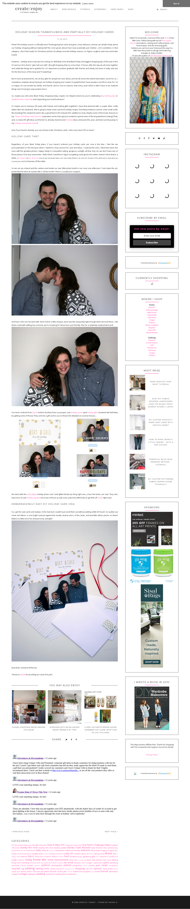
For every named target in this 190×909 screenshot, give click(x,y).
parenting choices (19, 865)
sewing (30, 868)
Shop (130, 9)
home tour (73, 860)
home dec (40, 859)
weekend (72, 874)
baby (38, 850)
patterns (45, 865)
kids (94, 860)
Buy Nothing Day (108, 96)
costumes (59, 854)
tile (65, 871)
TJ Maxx (152, 322)
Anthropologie (152, 310)
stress (29, 871)
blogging (103, 850)
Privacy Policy (152, 754)
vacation (15, 874)
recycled (16, 868)
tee (38, 871)
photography (56, 865)
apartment (16, 850)
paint (106, 862)
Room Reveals (69, 9)
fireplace (47, 856)
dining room (99, 853)
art (22, 850)
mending (25, 862)
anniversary (113, 847)
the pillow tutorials (49, 871)
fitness (55, 856)
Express (152, 340)
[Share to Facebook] (71, 740)
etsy (18, 856)
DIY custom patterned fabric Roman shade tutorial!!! (160, 481)
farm (42, 856)
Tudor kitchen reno (99, 847)
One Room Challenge (93, 844)
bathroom (69, 850)
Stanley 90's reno (29, 847)
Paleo (107, 844)
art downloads (29, 850)
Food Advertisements (148, 263)
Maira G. (113, 902)
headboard (113, 856)
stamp (115, 869)
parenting (114, 862)
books (14, 853)
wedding (40, 873)
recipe (104, 865)
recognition (113, 865)
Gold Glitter (32, 494)
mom (166, 38)
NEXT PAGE (111, 832)
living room (16, 862)
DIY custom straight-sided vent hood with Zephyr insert (161, 422)
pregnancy (77, 865)
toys (93, 872)
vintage (23, 873)
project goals (94, 865)
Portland (114, 845)
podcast (67, 865)
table (35, 871)
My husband (21, 158)
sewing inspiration (57, 869)
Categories (99, 9)
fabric (31, 856)
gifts (94, 856)
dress (108, 853)
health (14, 860)
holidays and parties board (25, 123)
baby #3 (52, 850)
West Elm (152, 330)
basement (60, 850)
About (53, 9)
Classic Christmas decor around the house (28, 728)
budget (35, 853)
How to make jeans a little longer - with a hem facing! (160, 442)
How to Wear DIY (56, 844)
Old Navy (152, 350)
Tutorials (85, 9)
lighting (115, 860)
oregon (89, 862)
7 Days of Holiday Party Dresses (28, 116)
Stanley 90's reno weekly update (53, 847)
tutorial (104, 871)
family (37, 856)
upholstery (113, 871)
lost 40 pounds (34, 158)
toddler (69, 872)
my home (68, 862)
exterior (24, 856)
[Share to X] (66, 740)
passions (37, 865)
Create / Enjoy (87, 902)
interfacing (82, 860)
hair (97, 857)
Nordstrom (151, 347)
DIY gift (35, 845)
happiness (104, 856)
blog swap (95, 850)
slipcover (89, 869)
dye (114, 853)
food (66, 856)
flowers (60, 857)
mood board (34, 863)
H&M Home (152, 312)
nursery (77, 862)
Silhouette (15, 848)
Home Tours (117, 9)
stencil (23, 871)
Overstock (152, 317)
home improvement (58, 859)
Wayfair (152, 327)
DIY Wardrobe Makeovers (22, 845)
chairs (41, 853)
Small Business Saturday (22, 99)
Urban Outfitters (152, 325)
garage (79, 857)
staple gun (16, 871)
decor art (85, 853)
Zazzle (35, 412)
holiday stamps (33, 497)
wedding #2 (50, 874)
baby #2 (45, 850)
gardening (87, 856)
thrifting (60, 871)
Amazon (151, 307)
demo (91, 854)
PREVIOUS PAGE (20, 832)
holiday (69, 120)
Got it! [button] (176, 3)
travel (97, 871)
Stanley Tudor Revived (78, 847)
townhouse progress (82, 871)
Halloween (43, 845)
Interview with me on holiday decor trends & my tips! (65, 728)
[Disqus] (65, 788)
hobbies (21, 860)
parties (30, 865)
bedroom (85, 850)
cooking (52, 854)
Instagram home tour (73, 845)
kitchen (99, 860)
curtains (77, 853)
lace (104, 860)
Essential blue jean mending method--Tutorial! (160, 462)
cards (100, 497)
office (83, 863)
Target (152, 320)
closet (46, 854)
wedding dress (61, 874)
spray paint (108, 868)
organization (98, 863)
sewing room (69, 869)
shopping (80, 868)
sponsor (98, 868)
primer (85, 865)
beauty (77, 850)
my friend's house (55, 863)
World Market (152, 332)
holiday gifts (92, 412)
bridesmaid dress (24, 854)
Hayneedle (152, 315)
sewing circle (42, 868)
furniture (73, 856)
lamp (109, 860)
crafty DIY (69, 853)
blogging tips (113, 850)
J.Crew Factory (152, 342)
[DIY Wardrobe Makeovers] (152, 729)
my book (44, 863)
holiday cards (76, 412)
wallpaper (31, 874)
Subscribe (152, 242)
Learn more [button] (87, 3)
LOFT (152, 345)
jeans (89, 860)
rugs (22, 868)
